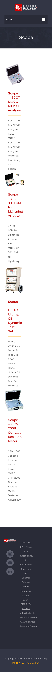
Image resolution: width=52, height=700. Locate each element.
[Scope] (14, 74)
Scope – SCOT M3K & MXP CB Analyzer (14, 67)
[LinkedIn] (10, 571)
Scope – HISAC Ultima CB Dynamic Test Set (14, 272)
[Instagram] (10, 554)
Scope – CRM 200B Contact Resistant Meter (14, 392)
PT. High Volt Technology (26, 663)
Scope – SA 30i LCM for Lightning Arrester (14, 172)
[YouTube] (10, 562)
